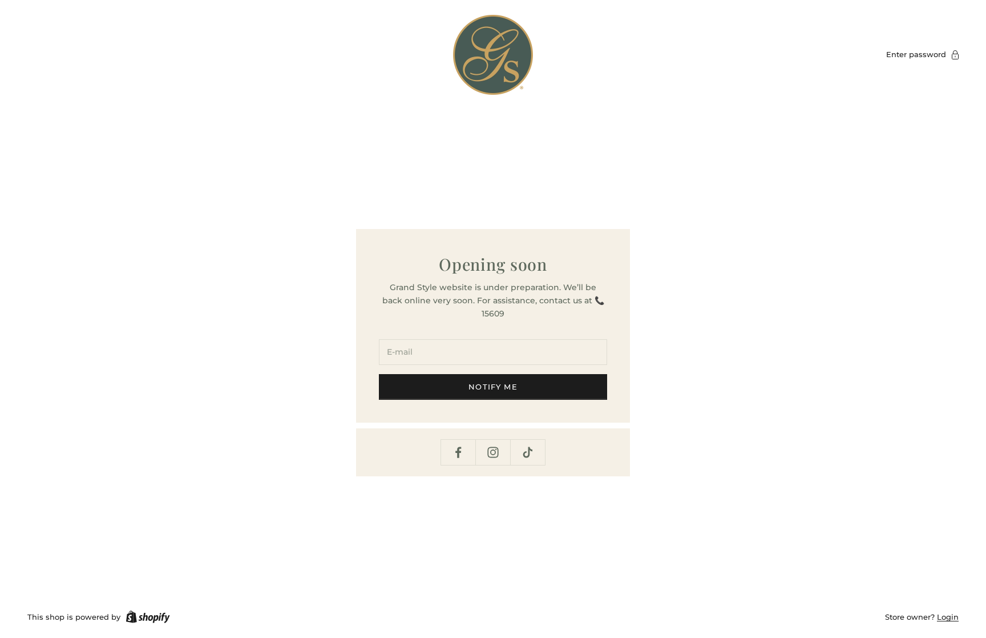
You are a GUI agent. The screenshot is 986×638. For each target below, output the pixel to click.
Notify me (493, 386)
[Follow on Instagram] (493, 452)
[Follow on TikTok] (528, 452)
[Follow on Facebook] (458, 452)
